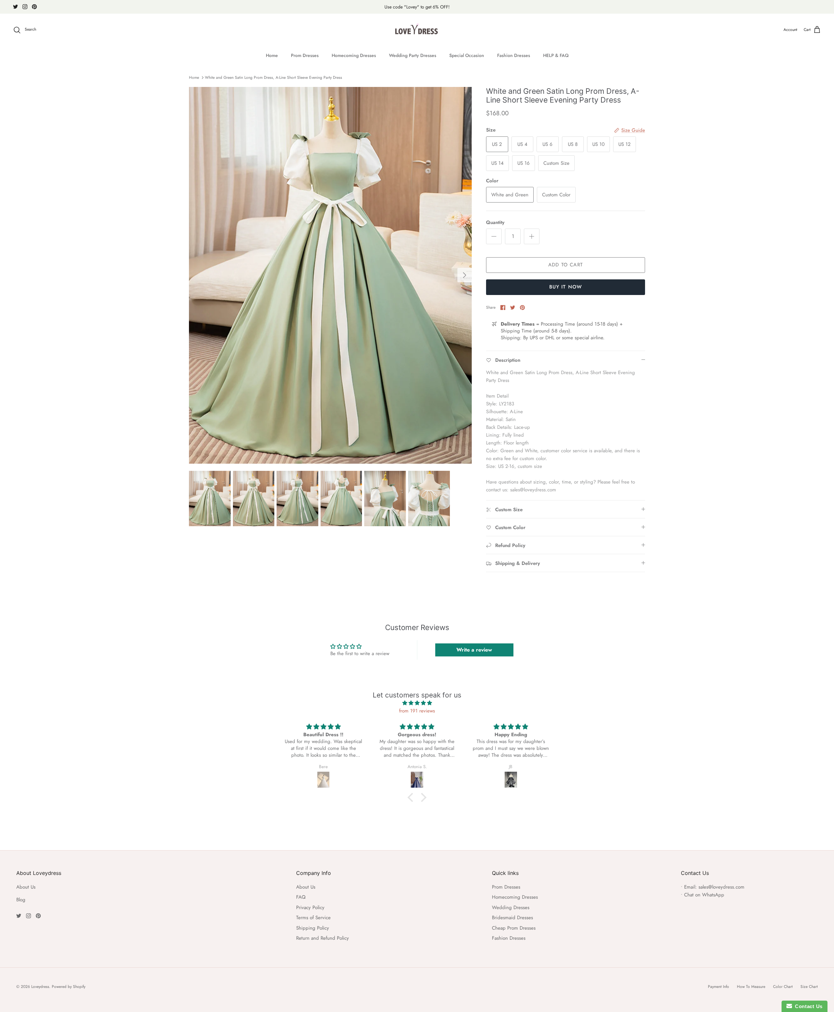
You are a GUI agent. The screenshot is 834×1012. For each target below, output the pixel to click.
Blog (20, 899)
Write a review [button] (474, 650)
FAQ (301, 897)
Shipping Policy (312, 928)
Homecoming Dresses (354, 55)
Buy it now (565, 286)
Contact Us (807, 1006)
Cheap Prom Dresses (514, 928)
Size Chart (809, 987)
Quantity (495, 222)
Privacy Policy (310, 907)
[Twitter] (15, 6)
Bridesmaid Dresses (512, 917)
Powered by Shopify (68, 987)
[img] (417, 703)
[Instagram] (24, 6)
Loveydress (40, 987)
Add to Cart (565, 264)
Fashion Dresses (513, 55)
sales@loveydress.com (721, 887)
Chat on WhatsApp (704, 894)
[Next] (464, 275)
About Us (26, 887)
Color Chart (783, 987)
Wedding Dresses (510, 907)
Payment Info (718, 987)
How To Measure (751, 987)
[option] (330, 275)
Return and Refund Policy (322, 938)
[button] (412, 797)
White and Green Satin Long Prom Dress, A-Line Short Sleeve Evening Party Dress (273, 77)
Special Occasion (466, 55)
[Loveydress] (417, 30)
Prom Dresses (305, 55)
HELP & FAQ (555, 55)
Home (272, 55)
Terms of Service (313, 917)
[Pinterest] (34, 6)
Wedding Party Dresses (412, 55)
